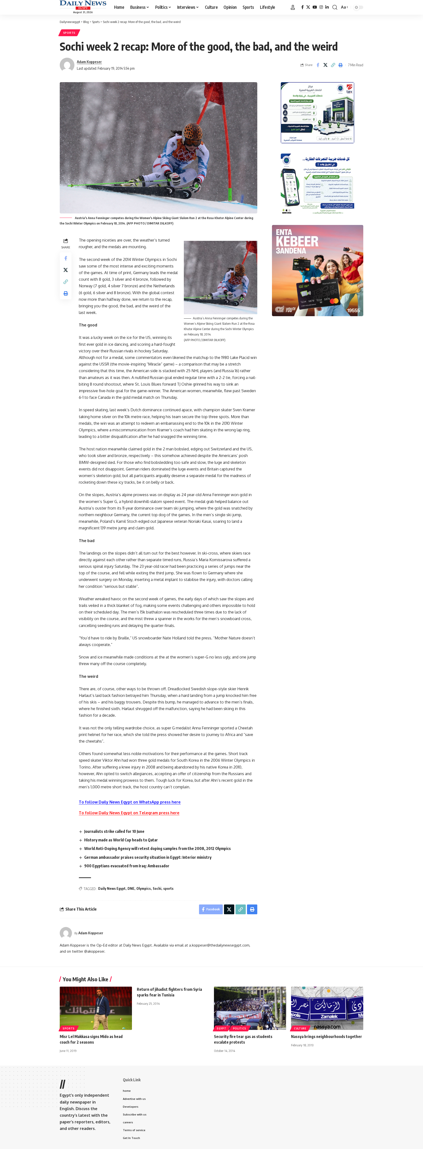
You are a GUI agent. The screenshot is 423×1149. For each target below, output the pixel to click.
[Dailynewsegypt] (83, 5)
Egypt (221, 1028)
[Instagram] (321, 7)
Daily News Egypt (112, 888)
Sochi (157, 888)
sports (168, 888)
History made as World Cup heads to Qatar (121, 839)
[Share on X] (325, 65)
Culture (300, 1028)
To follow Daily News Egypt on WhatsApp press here (130, 802)
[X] (308, 7)
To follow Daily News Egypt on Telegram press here (129, 812)
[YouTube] (314, 7)
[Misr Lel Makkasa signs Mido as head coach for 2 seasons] (96, 1008)
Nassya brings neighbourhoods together (326, 1036)
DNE (131, 888)
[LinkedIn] (327, 7)
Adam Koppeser (89, 61)
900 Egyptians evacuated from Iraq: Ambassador (126, 865)
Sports (69, 32)
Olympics (143, 888)
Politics (240, 1028)
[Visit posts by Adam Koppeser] (66, 933)
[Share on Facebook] (317, 65)
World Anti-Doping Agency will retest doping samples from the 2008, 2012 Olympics (157, 848)
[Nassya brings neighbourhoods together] (327, 1008)
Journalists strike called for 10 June (114, 831)
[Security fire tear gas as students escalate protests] (250, 1008)
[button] (292, 7)
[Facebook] (302, 7)
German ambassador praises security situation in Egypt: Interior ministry (148, 857)
